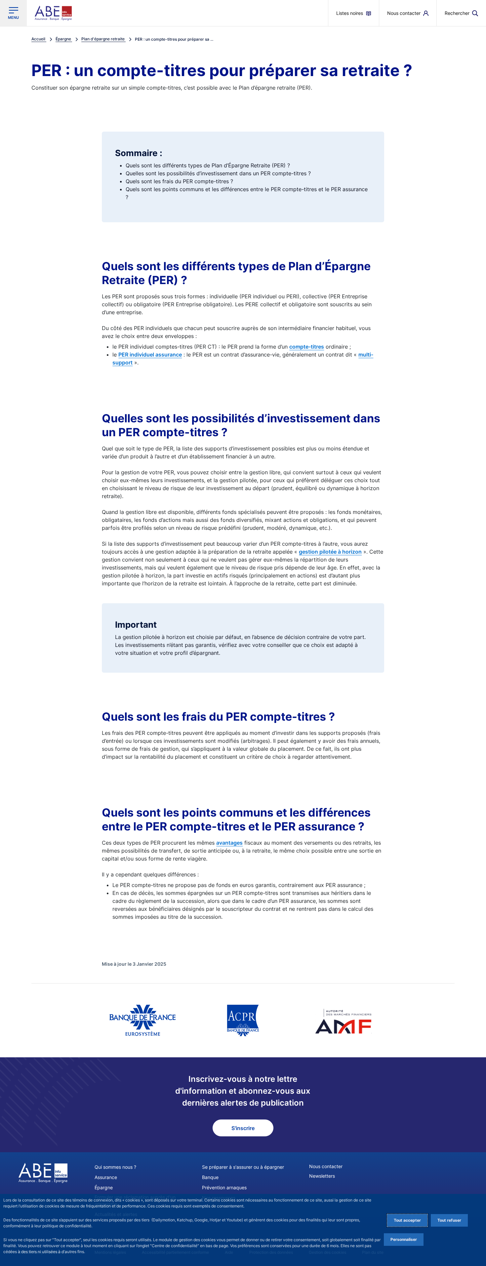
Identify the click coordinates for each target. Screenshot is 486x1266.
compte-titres (306, 346)
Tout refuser (449, 1220)
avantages (229, 842)
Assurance (106, 1177)
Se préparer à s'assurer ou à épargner (243, 1167)
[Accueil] (43, 1173)
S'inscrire (243, 1128)
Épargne (104, 1187)
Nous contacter (326, 1166)
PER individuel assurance (150, 354)
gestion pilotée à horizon (330, 551)
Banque (210, 1177)
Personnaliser (403, 1239)
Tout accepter (407, 1220)
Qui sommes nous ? (115, 1167)
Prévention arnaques (224, 1187)
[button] (461, 13)
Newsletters (322, 1176)
